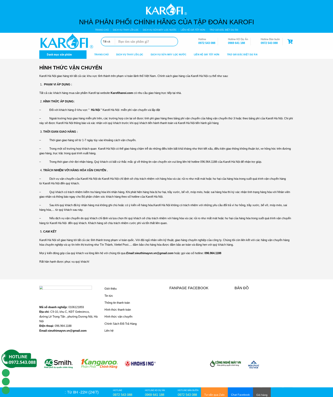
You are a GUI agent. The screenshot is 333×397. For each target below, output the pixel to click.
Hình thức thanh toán (117, 309)
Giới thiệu (110, 288)
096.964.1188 (63, 325)
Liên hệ (109, 330)
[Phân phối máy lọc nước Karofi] (67, 41)
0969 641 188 (236, 43)
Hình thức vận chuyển (118, 316)
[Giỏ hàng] (291, 41)
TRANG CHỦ (102, 30)
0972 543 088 (206, 43)
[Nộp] (174, 42)
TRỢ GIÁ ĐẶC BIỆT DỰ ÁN (223, 30)
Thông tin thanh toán (117, 302)
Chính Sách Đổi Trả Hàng (120, 323)
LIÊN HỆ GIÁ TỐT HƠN (193, 30)
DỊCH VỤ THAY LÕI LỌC (126, 30)
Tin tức (108, 295)
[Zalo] (6, 381)
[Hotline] (6, 373)
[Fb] (6, 390)
